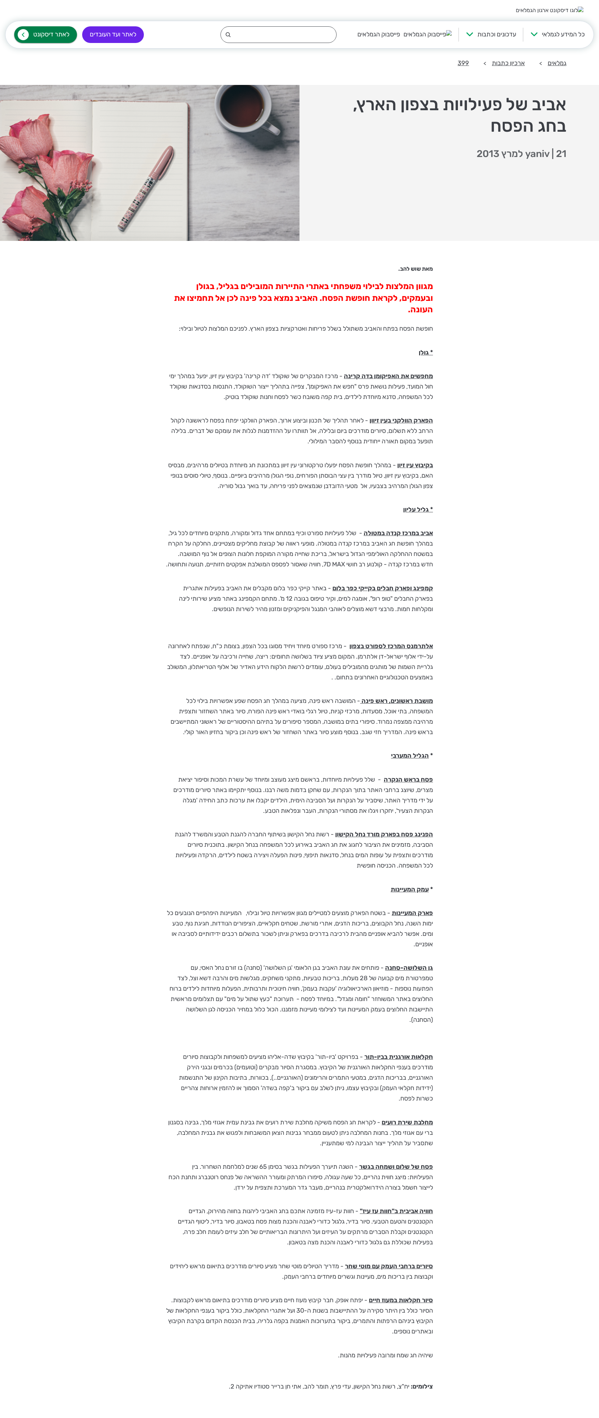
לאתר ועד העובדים (113, 34)
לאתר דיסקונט (51, 34)
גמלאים (557, 63)
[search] (278, 34)
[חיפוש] (278, 34)
